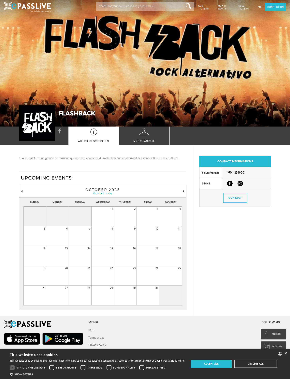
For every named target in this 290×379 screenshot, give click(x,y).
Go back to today (102, 193)
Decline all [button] (256, 363)
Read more (177, 360)
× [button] (285, 353)
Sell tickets (243, 7)
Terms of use (96, 337)
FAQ (90, 330)
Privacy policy (97, 345)
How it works (222, 7)
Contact (235, 197)
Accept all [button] (211, 363)
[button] (97, 374)
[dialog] (145, 364)
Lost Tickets (203, 7)
